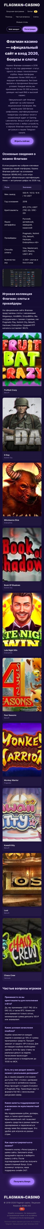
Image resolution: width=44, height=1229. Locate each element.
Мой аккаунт (14, 29)
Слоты (36, 17)
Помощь (8, 17)
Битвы (32, 11)
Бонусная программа (15, 11)
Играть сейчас (22, 141)
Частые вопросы (23, 17)
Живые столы (22, 22)
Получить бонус (22, 1181)
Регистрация (30, 29)
